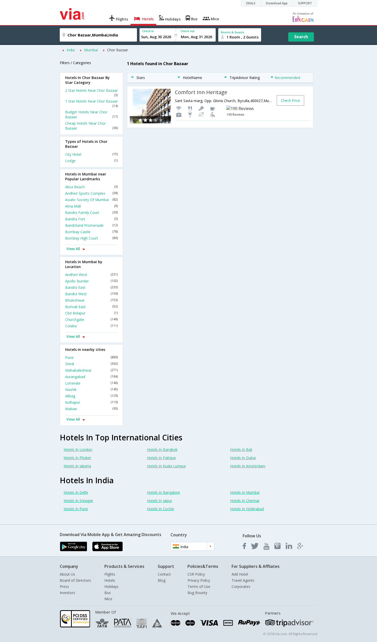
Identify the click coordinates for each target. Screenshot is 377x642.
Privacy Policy (198, 580)
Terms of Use (198, 586)
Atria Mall (91, 206)
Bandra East (91, 287)
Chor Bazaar (117, 49)
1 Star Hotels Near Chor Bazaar (91, 103)
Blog (161, 580)
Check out (187, 31)
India (71, 49)
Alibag (91, 395)
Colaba (91, 325)
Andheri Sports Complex (91, 193)
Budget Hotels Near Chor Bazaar (91, 114)
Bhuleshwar (91, 300)
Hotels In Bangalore (163, 492)
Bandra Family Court (91, 212)
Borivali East (91, 306)
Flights (109, 574)
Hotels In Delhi (76, 492)
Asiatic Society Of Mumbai (91, 199)
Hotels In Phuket (77, 457)
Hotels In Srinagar (78, 500)
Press (64, 586)
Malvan (91, 408)
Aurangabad (91, 376)
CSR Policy (196, 574)
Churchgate (91, 319)
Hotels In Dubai (243, 457)
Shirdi (91, 363)
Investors (67, 592)
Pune (91, 357)
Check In (148, 31)
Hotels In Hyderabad (247, 508)
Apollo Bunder (91, 281)
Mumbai (91, 49)
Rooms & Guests (232, 32)
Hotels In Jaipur (159, 500)
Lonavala (91, 383)
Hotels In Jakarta (77, 465)
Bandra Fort (91, 218)
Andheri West (91, 274)
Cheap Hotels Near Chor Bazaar (91, 126)
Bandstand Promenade (91, 225)
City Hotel (91, 154)
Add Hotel (240, 574)
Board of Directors (75, 580)
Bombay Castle (91, 231)
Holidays (111, 586)
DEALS (250, 3)
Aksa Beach (91, 186)
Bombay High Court (91, 238)
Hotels (109, 580)
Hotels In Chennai (244, 500)
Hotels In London (78, 449)
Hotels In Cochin (160, 508)
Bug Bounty (197, 592)
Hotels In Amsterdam (247, 465)
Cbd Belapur (91, 313)
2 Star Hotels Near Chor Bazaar (91, 92)
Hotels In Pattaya (161, 457)
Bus (107, 592)
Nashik (91, 389)
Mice (108, 598)
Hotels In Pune (76, 508)
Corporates (241, 586)
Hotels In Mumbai (245, 492)
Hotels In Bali (241, 449)
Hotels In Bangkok (162, 449)
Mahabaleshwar (91, 370)
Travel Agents (243, 580)
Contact (164, 574)
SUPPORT (305, 3)
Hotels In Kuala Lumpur (166, 465)
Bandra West (91, 293)
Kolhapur (91, 402)
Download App (276, 3)
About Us (67, 574)
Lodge (91, 160)
